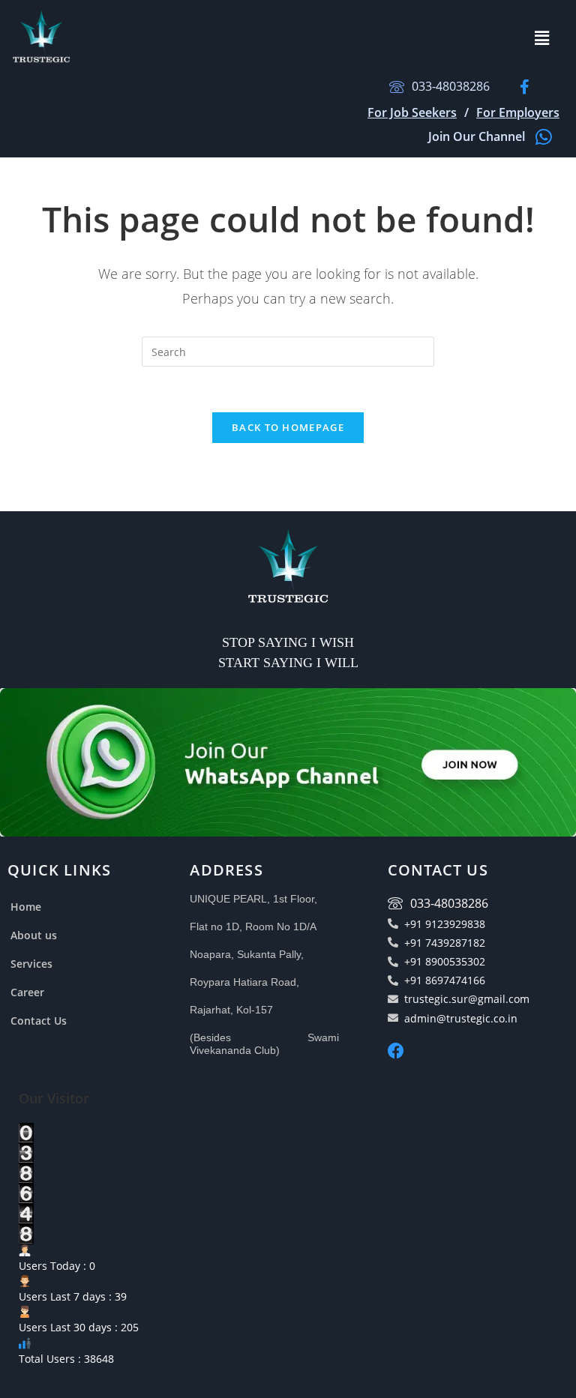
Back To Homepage (288, 427)
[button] (541, 37)
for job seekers (412, 112)
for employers (518, 112)
